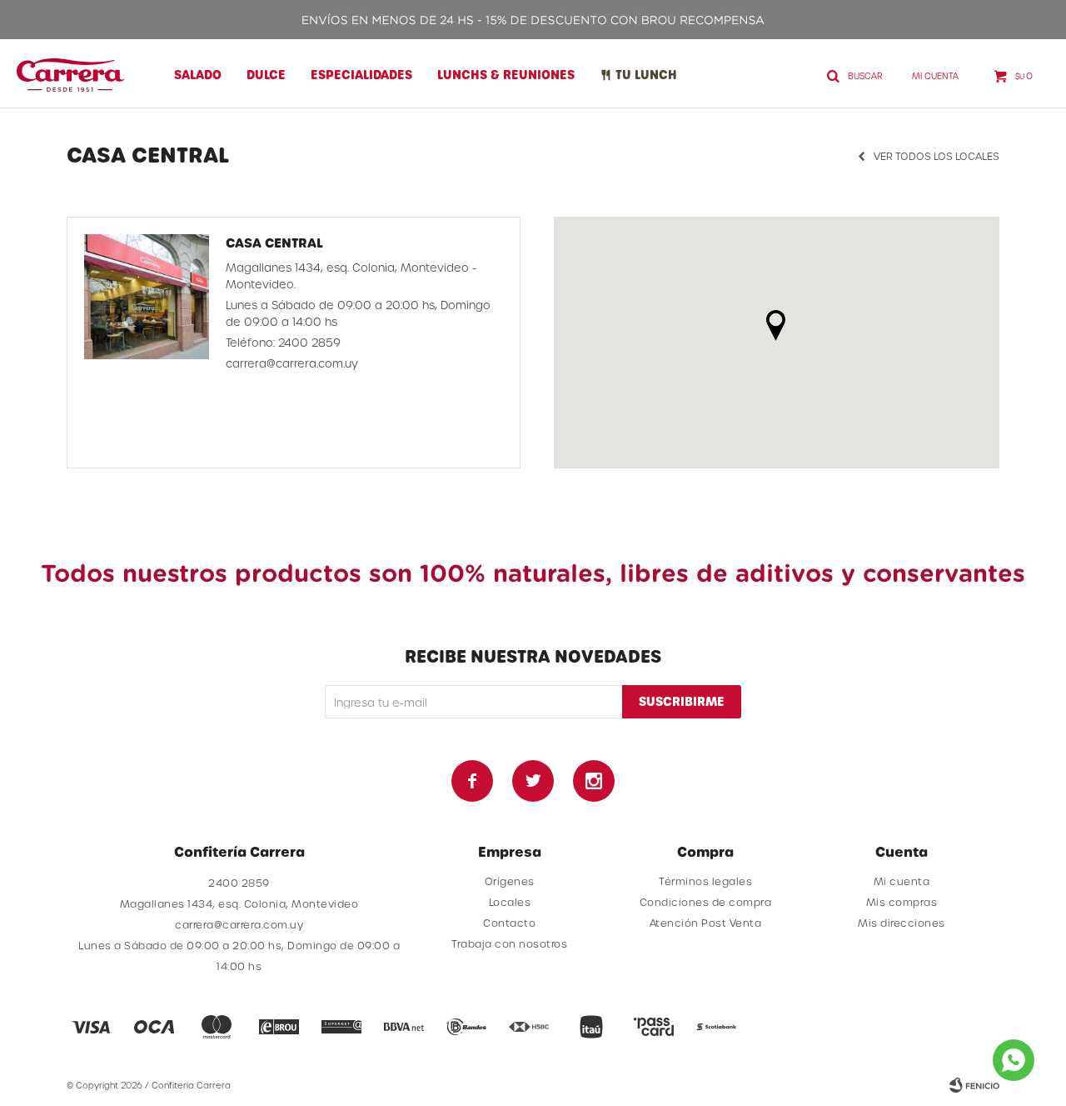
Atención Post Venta (706, 922)
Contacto (509, 922)
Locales (510, 902)
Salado (198, 75)
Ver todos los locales (936, 156)
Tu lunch (646, 75)
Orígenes (510, 881)
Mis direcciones (901, 922)
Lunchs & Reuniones (506, 75)
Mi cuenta (902, 881)
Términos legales (705, 881)
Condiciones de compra (706, 902)
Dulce (266, 75)
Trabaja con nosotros (509, 943)
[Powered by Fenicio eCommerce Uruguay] (974, 1085)
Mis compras (902, 902)
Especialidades (361, 75)
